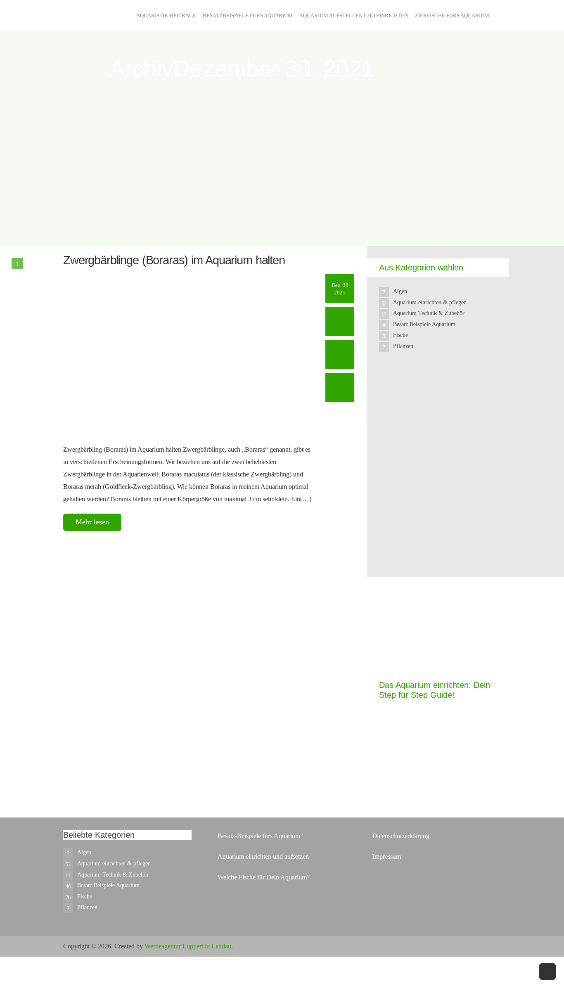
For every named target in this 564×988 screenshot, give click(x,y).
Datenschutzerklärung (400, 835)
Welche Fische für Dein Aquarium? (264, 877)
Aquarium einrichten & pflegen (430, 302)
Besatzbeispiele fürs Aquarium (248, 15)
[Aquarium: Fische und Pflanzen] (83, 32)
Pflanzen (403, 346)
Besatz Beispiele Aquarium (424, 324)
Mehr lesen (92, 522)
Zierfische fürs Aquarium (452, 15)
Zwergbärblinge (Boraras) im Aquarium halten (174, 260)
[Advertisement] (441, 521)
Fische (400, 335)
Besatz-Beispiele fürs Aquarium (259, 835)
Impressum (386, 856)
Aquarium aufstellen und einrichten (353, 15)
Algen (400, 291)
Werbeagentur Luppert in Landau (188, 946)
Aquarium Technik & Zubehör (428, 313)
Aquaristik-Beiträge (166, 15)
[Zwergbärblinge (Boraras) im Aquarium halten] (188, 354)
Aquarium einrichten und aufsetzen (263, 856)
